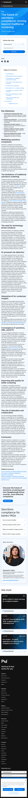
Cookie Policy (4, 786)
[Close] (25, 780)
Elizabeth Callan (11, 31)
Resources (3, 718)
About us (3, 744)
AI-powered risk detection (12, 85)
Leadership (3, 759)
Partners (3, 757)
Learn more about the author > (11, 580)
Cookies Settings (14, 792)
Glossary (3, 729)
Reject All (19, 789)
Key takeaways (10, 73)
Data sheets (4, 727)
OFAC (17, 186)
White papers (4, 738)
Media (2, 684)
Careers (3, 761)
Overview (3, 690)
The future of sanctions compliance (10, 473)
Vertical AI (3, 746)
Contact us (3, 763)
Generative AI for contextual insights (15, 88)
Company (3, 742)
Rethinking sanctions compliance (14, 76)
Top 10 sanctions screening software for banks (13, 471)
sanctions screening (6, 322)
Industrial (3, 680)
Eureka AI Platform (5, 708)
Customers (3, 753)
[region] (14, 787)
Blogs (2, 723)
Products (3, 673)
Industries (3, 688)
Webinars (3, 735)
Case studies (4, 725)
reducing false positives (19, 322)
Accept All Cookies (8, 789)
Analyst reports (4, 720)
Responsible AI (4, 714)
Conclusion (9, 101)
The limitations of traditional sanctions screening (13, 79)
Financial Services (5, 678)
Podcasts (3, 731)
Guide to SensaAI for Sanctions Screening (12, 476)
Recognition (4, 755)
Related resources (13, 103)
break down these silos (14, 347)
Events (2, 750)
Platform (3, 705)
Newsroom (3, 748)
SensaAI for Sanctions (7, 475)
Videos (2, 733)
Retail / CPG (4, 675)
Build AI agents (4, 712)
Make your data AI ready (6, 710)
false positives (20, 192)
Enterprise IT (4, 682)
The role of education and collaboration (12, 98)
